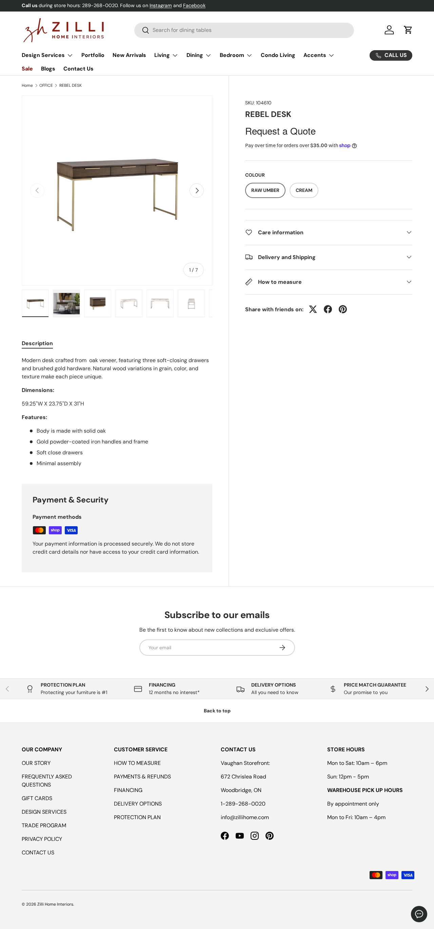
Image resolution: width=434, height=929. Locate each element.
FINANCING (128, 790)
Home (27, 85)
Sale (27, 68)
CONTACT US (38, 852)
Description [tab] (37, 343)
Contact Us (78, 68)
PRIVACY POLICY (42, 839)
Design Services (43, 55)
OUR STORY (36, 763)
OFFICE (46, 85)
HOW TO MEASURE (137, 763)
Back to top (217, 711)
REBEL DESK (70, 85)
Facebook (194, 5)
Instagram (161, 5)
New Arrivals (129, 55)
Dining (194, 55)
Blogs (48, 68)
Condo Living (278, 55)
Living (162, 55)
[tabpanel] (117, 412)
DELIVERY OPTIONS (138, 803)
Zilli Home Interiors (55, 904)
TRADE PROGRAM (44, 825)
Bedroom (232, 55)
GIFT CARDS (37, 798)
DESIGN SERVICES (44, 811)
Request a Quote (280, 130)
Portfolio (92, 55)
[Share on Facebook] (327, 309)
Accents (314, 55)
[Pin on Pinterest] (342, 309)
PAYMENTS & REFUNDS (142, 776)
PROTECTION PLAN (137, 817)
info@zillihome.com (245, 817)
